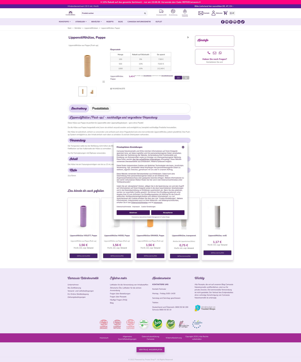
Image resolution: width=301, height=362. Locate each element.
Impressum (104, 338)
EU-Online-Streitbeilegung (78, 294)
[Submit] (145, 13)
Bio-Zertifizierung (74, 288)
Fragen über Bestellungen (120, 293)
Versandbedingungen (167, 75)
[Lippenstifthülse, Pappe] (103, 82)
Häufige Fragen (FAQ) (118, 300)
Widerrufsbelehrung (174, 338)
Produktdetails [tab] (100, 108)
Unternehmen (73, 284)
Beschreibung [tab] (79, 108)
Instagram (235, 22)
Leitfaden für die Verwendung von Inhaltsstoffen (129, 284)
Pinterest (231, 22)
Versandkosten (147, 75)
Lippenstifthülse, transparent (184, 235)
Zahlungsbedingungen (77, 297)
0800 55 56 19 (165, 310)
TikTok (243, 22)
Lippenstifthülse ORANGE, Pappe (150, 235)
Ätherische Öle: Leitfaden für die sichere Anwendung (125, 289)
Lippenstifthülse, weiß (217, 235)
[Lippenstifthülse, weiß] (217, 216)
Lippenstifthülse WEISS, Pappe (117, 235)
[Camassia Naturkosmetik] (70, 13)
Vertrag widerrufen (150, 349)
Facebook (223, 22)
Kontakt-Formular (159, 289)
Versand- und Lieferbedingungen (81, 291)
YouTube (227, 22)
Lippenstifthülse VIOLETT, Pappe (83, 235)
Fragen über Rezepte (118, 296)
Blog (112, 303)
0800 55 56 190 (181, 307)
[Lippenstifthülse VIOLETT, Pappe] (188, 37)
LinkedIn (239, 22)
